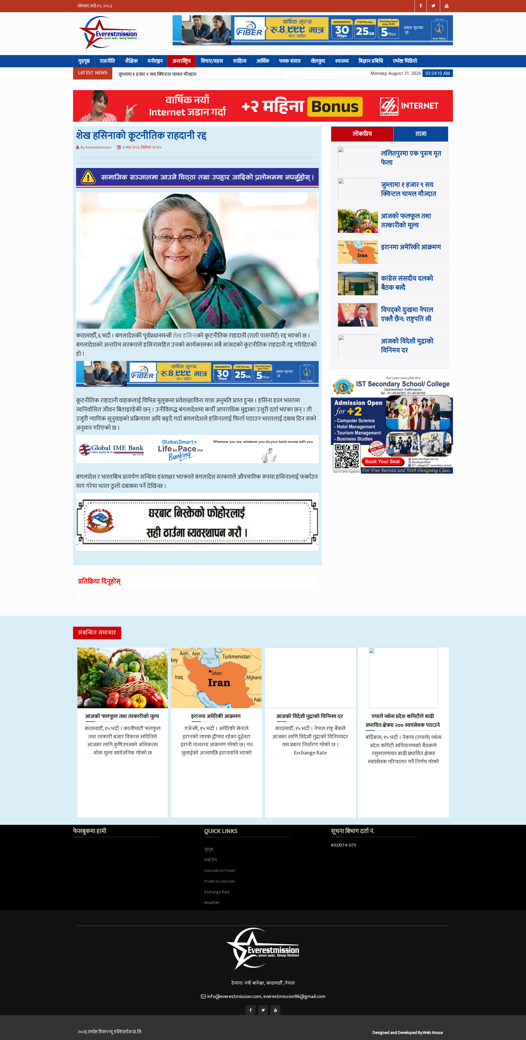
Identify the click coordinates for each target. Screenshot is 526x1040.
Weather (211, 902)
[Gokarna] (197, 526)
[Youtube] (275, 1010)
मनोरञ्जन (155, 61)
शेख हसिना (185, 336)
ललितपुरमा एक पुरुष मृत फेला (411, 158)
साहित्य (240, 61)
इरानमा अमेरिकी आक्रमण (411, 247)
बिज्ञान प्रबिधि (371, 61)
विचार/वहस (212, 61)
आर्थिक (263, 61)
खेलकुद (318, 61)
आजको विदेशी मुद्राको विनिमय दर (407, 346)
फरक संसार (290, 61)
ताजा (421, 134)
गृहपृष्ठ (84, 61)
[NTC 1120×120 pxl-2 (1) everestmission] (197, 378)
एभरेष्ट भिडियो (405, 61)
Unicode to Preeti (219, 870)
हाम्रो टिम (210, 859)
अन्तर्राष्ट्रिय (182, 61)
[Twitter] (263, 1010)
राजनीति (107, 61)
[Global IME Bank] (197, 453)
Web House (433, 1032)
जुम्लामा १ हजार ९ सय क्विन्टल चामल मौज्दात (408, 189)
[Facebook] (250, 1010)
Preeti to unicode (219, 881)
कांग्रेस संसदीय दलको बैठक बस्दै (407, 283)
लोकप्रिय (362, 134)
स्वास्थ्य (342, 61)
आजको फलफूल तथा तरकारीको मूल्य (151, 74)
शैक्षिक (131, 61)
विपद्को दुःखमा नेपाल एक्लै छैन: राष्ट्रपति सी (407, 314)
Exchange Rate (217, 891)
